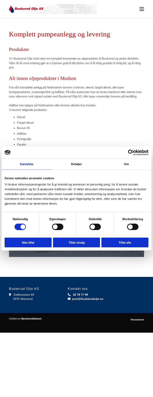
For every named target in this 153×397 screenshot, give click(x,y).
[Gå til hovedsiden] (53, 9)
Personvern (137, 319)
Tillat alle (125, 242)
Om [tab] (126, 164)
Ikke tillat (28, 242)
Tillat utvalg (77, 242)
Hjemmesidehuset (31, 318)
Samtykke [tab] (26, 164)
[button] (123, 9)
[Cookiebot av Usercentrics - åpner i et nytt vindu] (131, 152)
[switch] (57, 226)
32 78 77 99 (80, 294)
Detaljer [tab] (76, 164)
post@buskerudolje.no (87, 298)
